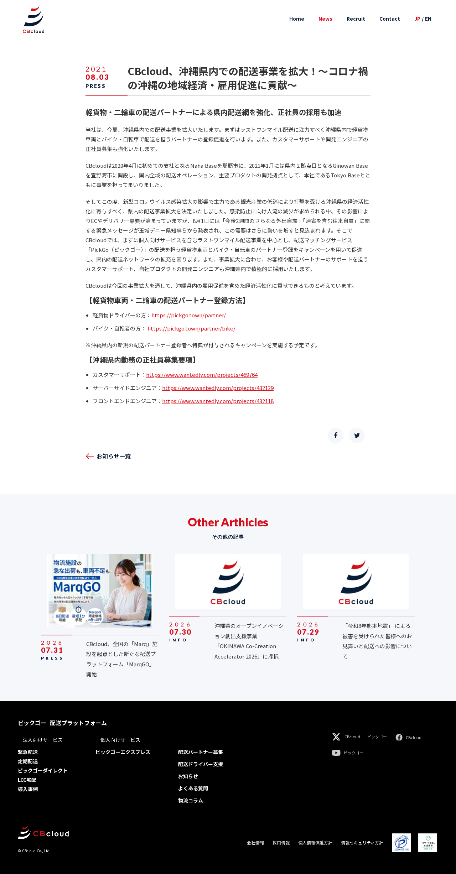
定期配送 (28, 761)
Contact (389, 18)
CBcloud (352, 737)
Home (296, 18)
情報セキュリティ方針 (362, 843)
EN (428, 18)
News (325, 18)
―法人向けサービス (40, 739)
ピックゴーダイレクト (43, 770)
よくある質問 (193, 788)
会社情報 (255, 843)
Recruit (356, 18)
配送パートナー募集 (200, 751)
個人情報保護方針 (315, 843)
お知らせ (188, 776)
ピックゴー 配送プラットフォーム (62, 722)
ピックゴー (377, 737)
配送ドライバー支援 (200, 763)
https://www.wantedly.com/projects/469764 (202, 374)
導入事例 (28, 788)
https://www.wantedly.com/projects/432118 (218, 401)
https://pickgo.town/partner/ (188, 315)
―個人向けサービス (117, 739)
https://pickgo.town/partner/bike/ (191, 328)
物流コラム (190, 800)
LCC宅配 (27, 779)
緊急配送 (28, 751)
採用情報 (281, 843)
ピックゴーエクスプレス (122, 751)
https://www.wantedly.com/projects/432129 (218, 387)
